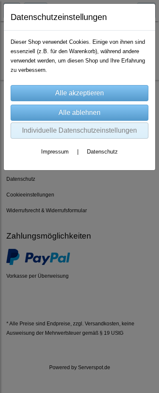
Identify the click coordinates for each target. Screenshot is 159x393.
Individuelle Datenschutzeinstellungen (79, 130)
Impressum (55, 151)
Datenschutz (102, 151)
